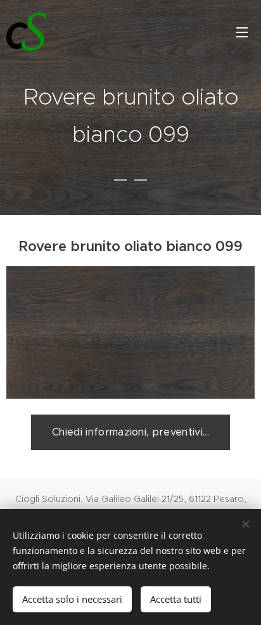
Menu (242, 31)
